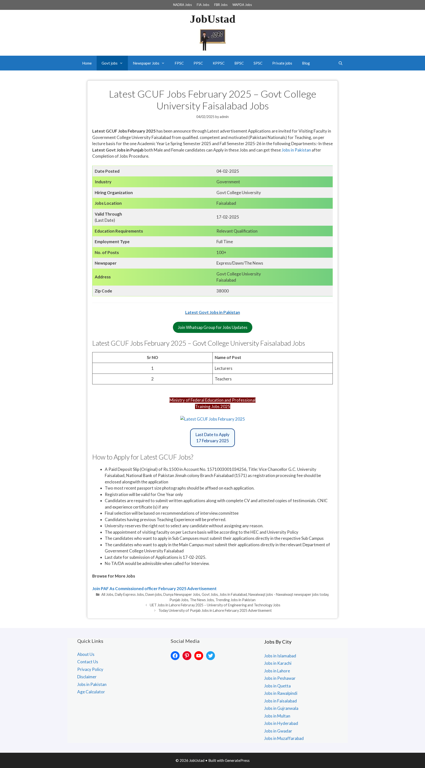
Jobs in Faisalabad (233, 594)
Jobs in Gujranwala (281, 708)
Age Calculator (91, 691)
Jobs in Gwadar (278, 731)
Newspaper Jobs (146, 63)
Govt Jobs (210, 594)
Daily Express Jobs (129, 594)
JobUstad (212, 19)
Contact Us (87, 661)
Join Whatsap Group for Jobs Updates (212, 327)
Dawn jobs (153, 594)
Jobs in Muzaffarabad (284, 738)
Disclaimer (87, 676)
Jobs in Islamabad (280, 655)
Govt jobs (110, 63)
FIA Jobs (203, 5)
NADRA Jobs (182, 5)
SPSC (258, 63)
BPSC (239, 63)
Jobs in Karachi (277, 663)
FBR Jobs (221, 5)
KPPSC (219, 63)
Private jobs (282, 63)
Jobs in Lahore (277, 670)
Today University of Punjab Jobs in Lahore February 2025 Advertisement (215, 610)
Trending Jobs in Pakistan (235, 600)
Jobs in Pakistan (296, 150)
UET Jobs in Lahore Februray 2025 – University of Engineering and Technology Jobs (215, 605)
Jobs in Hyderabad (281, 723)
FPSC (179, 63)
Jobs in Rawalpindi (280, 693)
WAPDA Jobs (242, 5)
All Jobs (107, 594)
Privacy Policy (90, 669)
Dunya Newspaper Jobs (181, 594)
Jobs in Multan (277, 715)
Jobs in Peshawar (280, 678)
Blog (306, 63)
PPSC (198, 63)
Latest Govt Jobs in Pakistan (212, 312)
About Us (85, 654)
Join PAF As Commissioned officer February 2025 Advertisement (154, 588)
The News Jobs (202, 600)
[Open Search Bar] (340, 63)
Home (87, 63)
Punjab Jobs (178, 600)
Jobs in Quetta (277, 685)
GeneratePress (237, 760)
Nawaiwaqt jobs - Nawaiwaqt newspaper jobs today (288, 594)
